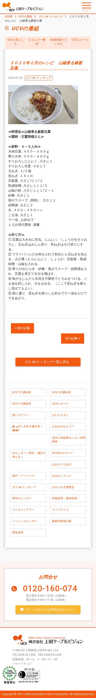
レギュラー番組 (37, 41)
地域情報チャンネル (58, 41)
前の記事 (23, 328)
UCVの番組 (25, 16)
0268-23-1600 (26, 654)
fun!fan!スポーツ (62, 453)
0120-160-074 (50, 588)
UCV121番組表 (21, 392)
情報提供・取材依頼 (64, 498)
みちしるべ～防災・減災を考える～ (28, 455)
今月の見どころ (15, 41)
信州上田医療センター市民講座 (68, 439)
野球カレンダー (21, 498)
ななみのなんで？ (63, 426)
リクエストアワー (23, 509)
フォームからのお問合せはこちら (49, 609)
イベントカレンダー (24, 521)
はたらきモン (60, 415)
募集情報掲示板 (61, 521)
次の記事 (71, 338)
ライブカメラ (60, 509)
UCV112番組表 (21, 403)
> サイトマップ (21, 663)
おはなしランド (61, 475)
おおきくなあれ (61, 464)
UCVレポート (80, 39)
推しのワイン (20, 415)
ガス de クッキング (51, 16)
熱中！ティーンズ (23, 475)
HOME (9, 16)
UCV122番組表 (61, 392)
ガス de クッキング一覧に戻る (47, 362)
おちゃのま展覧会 (63, 487)
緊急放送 (17, 532)
